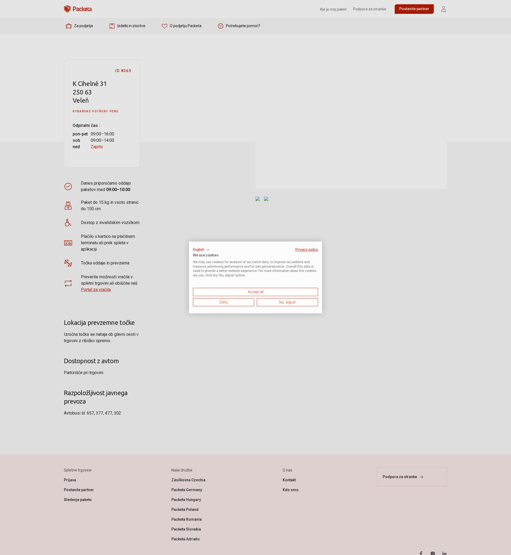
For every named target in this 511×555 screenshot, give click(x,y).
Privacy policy (306, 249)
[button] (201, 250)
